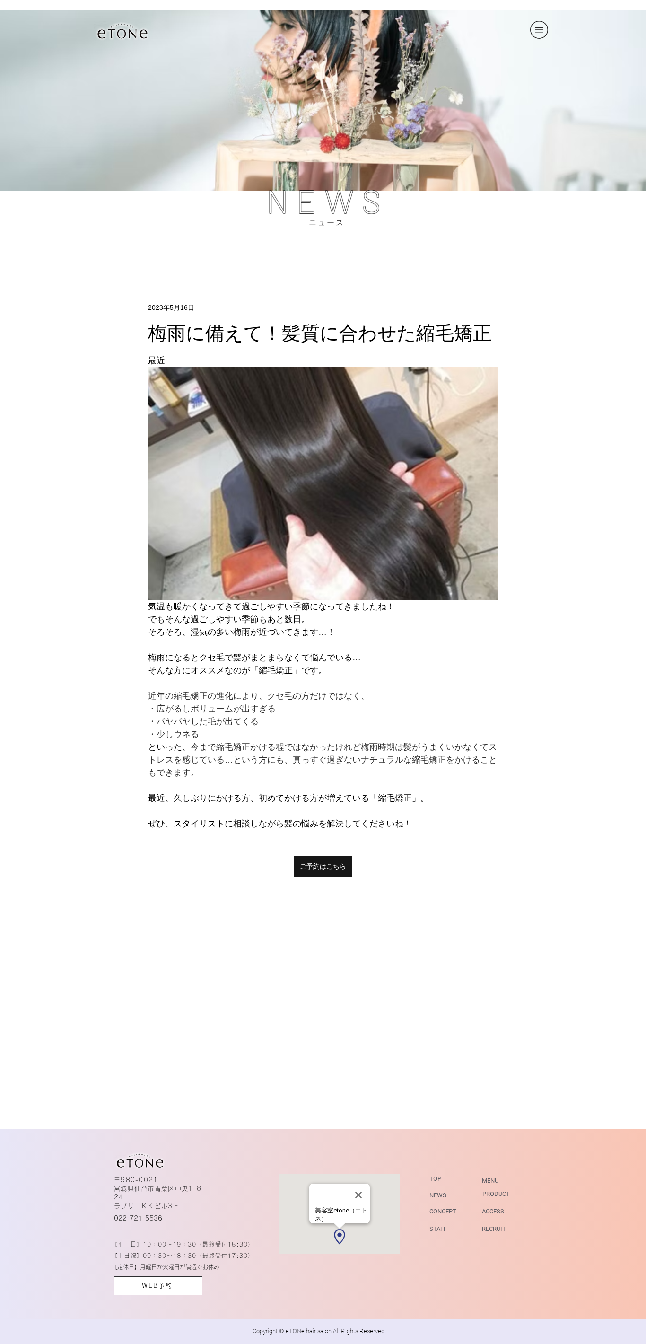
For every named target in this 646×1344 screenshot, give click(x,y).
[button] (539, 30)
